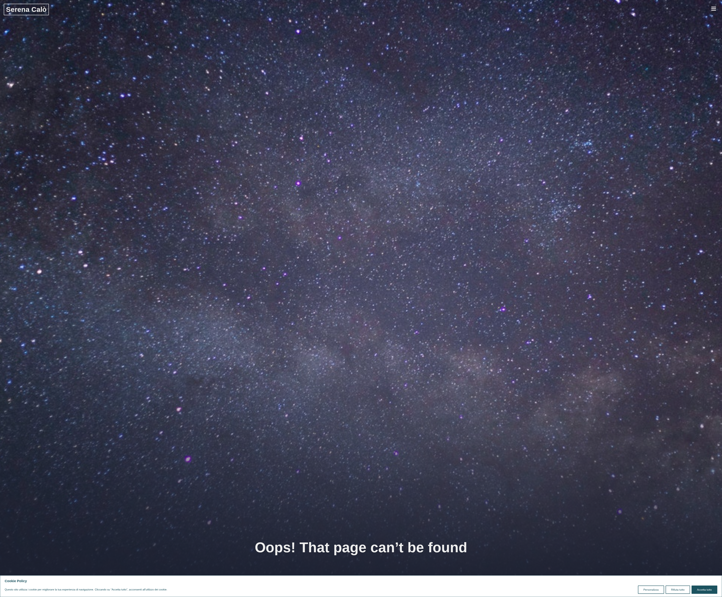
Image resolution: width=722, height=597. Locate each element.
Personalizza (651, 589)
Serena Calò (26, 9)
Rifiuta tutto (678, 589)
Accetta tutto (704, 589)
